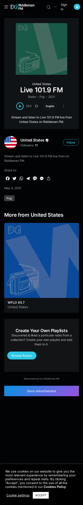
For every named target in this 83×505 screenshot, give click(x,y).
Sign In (64, 7)
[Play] (20, 106)
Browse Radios (21, 355)
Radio (32, 97)
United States (41, 84)
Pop (42, 97)
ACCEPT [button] (40, 495)
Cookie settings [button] (18, 495)
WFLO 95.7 (16, 302)
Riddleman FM (26, 7)
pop (9, 198)
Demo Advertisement (41, 391)
